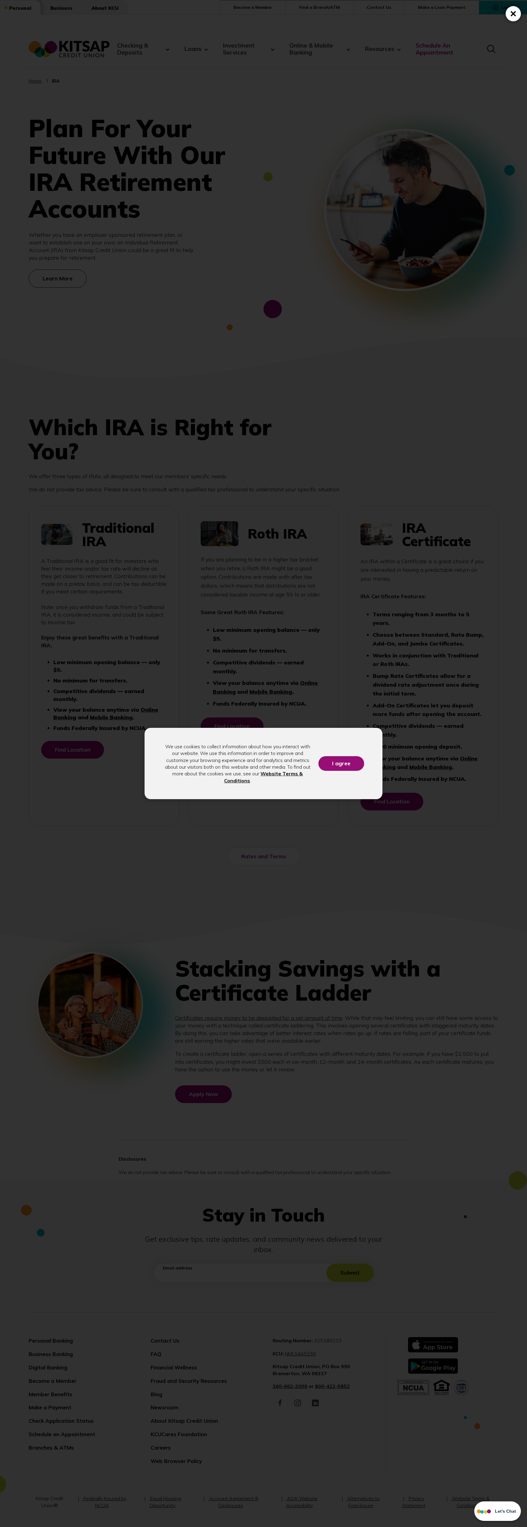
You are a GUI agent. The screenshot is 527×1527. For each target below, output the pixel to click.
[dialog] (263, 763)
